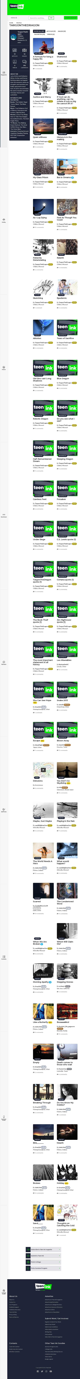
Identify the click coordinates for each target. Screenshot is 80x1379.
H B (60, 787)
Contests (3, 959)
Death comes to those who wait (65, 1063)
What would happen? (63, 862)
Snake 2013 (62, 700)
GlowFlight (39, 745)
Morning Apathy (41, 982)
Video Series (48, 1356)
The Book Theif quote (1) (40, 621)
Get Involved (48, 1334)
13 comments (39, 873)
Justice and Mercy (42, 97)
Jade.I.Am (38, 868)
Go (51, 18)
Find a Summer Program (39, 1268)
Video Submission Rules (51, 1329)
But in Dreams (64, 177)
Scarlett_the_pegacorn (67, 1026)
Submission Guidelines (51, 1327)
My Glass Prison (40, 177)
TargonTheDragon (41, 63)
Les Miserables (64, 660)
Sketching (38, 298)
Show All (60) (39, 31)
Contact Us (12, 1302)
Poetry (4, 222)
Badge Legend (49, 1359)
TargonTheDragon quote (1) (42, 581)
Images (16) (62, 31)
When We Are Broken (40, 943)
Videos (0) (51, 34)
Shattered (62, 57)
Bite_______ (38, 1143)
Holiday (60, 1183)
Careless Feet (39, 499)
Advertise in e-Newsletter (52, 1312)
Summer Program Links (51, 1346)
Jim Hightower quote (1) (64, 621)
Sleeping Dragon (65, 459)
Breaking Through (42, 1103)
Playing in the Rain (66, 821)
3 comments (38, 831)
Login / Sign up (70, 18)
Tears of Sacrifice (65, 338)
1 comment (38, 68)
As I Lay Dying (40, 218)
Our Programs (13, 1304)
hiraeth (60, 1143)
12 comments (63, 750)
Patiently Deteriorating (39, 259)
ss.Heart (62, 986)
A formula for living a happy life (43, 58)
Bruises (36, 1183)
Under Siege (39, 539)
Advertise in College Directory (53, 1304)
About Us (11, 1299)
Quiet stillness (40, 137)
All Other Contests (14, 1351)
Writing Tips (48, 1332)
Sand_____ (38, 1223)
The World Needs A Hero (42, 862)
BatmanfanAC (64, 664)
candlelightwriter (41, 825)
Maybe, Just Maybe (42, 821)
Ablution (37, 338)
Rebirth (60, 258)
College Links (48, 1349)
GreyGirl (38, 707)
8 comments (62, 187)
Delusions (38, 781)
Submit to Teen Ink (37, 1256)
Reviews (3, 664)
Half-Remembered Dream (42, 460)
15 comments (62, 669)
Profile (19, 23)
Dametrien (62, 1069)
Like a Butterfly (40, 1022)
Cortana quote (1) (65, 580)
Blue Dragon (63, 378)
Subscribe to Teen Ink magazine (53, 1337)
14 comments (63, 913)
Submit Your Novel (50, 1324)
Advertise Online (50, 1309)
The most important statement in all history (43, 662)
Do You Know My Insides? (65, 1104)
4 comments (38, 270)
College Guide (4, 1293)
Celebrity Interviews (15, 1309)
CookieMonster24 (41, 906)
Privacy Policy (13, 1314)
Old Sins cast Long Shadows (42, 379)
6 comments (62, 430)
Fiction (4, 369)
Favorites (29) (39, 34)
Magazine (4, 75)
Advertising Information (51, 1302)
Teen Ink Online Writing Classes (54, 1351)
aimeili (61, 705)
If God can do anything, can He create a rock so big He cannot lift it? (66, 100)
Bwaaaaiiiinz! (63, 1022)
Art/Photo (4, 811)
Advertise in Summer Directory (53, 1307)
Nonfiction (4, 517)
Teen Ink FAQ (13, 1312)
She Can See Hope (42, 700)
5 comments (62, 113)
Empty (36, 1062)
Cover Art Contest (14, 1346)
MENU (13, 18)
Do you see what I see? (65, 420)
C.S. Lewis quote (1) (66, 539)
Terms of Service (14, 1317)
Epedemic (62, 298)
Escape (36, 740)
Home (11, 23)
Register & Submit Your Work (53, 1322)
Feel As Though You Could (66, 219)
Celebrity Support (14, 1307)
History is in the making (64, 138)
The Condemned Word (65, 902)
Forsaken (61, 499)
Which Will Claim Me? (65, 943)
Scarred (37, 901)
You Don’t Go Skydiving (63, 782)
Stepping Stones (65, 982)
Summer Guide (3, 1120)
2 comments (62, 66)
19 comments (39, 913)
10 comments (39, 227)
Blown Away (63, 740)
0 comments (38, 106)
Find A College (36, 1262)
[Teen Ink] (16, 6)
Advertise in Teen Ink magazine (53, 1299)
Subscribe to (41, 1249)
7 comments (38, 750)
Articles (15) (51, 31)
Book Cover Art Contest (15, 1349)
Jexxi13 (61, 745)
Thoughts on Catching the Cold (65, 1224)
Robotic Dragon (40, 419)
